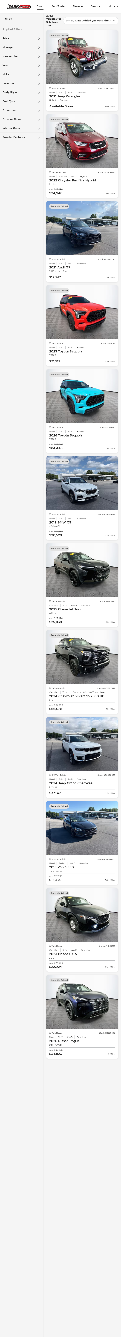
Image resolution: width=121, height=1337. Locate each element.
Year (5, 65)
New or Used (11, 56)
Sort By (70, 20)
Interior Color (11, 128)
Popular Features (14, 137)
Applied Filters (12, 29)
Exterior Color (12, 119)
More (112, 6)
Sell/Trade (58, 6)
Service (96, 6)
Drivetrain (9, 110)
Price (6, 38)
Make (6, 74)
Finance (78, 6)
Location (8, 83)
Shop (40, 6)
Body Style (10, 92)
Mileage (8, 47)
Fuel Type (9, 101)
